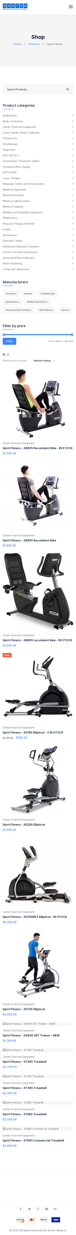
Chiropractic (10, 138)
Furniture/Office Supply (16, 166)
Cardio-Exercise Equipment (19, 127)
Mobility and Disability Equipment (22, 212)
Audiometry (10, 115)
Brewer (28, 293)
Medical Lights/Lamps (16, 201)
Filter (9, 341)
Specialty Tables (13, 240)
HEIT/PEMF (10, 172)
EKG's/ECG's (11, 155)
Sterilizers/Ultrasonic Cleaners (21, 246)
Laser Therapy (11, 178)
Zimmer (65, 310)
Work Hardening (12, 263)
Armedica (11, 293)
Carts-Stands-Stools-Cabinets (21, 132)
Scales (7, 229)
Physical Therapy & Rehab (18, 223)
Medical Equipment (14, 189)
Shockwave (10, 235)
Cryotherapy (10, 144)
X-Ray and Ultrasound (16, 269)
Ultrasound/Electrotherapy (18, 258)
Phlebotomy (10, 218)
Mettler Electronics (37, 301)
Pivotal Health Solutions (18, 310)
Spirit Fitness (46, 310)
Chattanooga (47, 293)
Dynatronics (12, 301)
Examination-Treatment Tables (21, 161)
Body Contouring (13, 121)
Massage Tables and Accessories (23, 183)
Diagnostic (9, 149)
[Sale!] (38, 687)
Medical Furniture (13, 195)
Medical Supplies (13, 206)
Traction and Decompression (20, 252)
